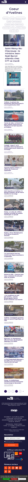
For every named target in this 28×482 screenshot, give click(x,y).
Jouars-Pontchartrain (17, 21)
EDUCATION (18, 418)
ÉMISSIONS (9, 424)
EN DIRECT (7, 417)
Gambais (9, 21)
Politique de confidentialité (18, 429)
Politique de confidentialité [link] (14, 480)
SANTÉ (24, 420)
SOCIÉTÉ (11, 421)
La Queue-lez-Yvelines (9, 24)
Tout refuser (14, 479)
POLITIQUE (17, 420)
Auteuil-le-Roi (5, 18)
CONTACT (14, 427)
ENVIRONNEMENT (8, 420)
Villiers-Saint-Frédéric (14, 30)
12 (20, 391)
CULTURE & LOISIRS (18, 417)
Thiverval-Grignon (6, 27)
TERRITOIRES (18, 424)
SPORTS (17, 421)
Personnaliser (22, 479)
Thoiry (13, 27)
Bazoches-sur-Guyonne (20, 18)
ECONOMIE (10, 418)
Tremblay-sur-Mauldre (20, 27)
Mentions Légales (8, 429)
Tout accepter (6, 479)
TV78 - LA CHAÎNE (9, 425)
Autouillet (12, 18)
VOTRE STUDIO (20, 425)
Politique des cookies (14, 430)
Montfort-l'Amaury (19, 24)
